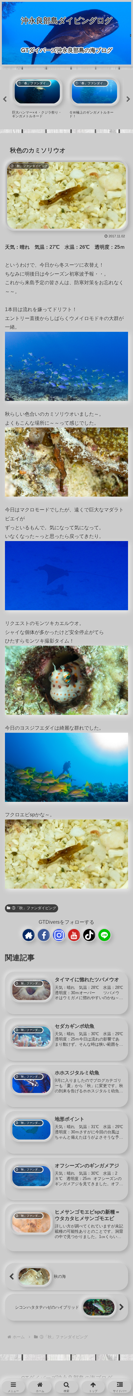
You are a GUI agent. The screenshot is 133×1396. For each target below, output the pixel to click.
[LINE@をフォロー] (104, 935)
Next (128, 99)
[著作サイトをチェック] (29, 935)
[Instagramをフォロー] (59, 935)
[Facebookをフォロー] (44, 935)
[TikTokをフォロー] (89, 935)
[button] (116, 1032)
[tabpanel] (37, 98)
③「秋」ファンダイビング (34, 908)
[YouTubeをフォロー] (74, 935)
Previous (5, 99)
